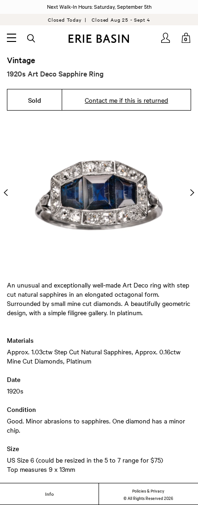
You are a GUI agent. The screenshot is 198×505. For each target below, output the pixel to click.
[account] (166, 38)
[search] (32, 39)
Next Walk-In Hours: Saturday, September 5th (99, 6)
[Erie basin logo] (99, 39)
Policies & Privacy (148, 490)
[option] (99, 192)
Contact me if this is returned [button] (126, 100)
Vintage (21, 60)
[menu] (11, 38)
